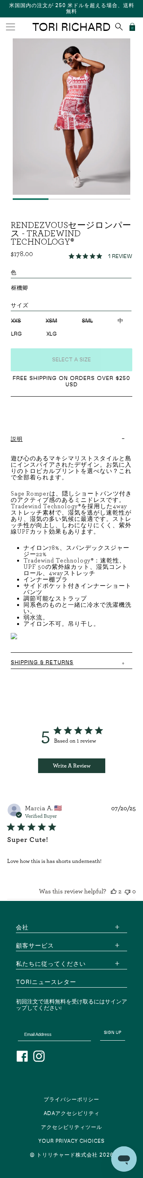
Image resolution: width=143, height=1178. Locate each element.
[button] (10, 26)
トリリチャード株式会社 (67, 1155)
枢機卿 (19, 288)
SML (87, 321)
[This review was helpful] (113, 891)
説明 (17, 439)
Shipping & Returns (42, 662)
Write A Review (72, 765)
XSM (51, 321)
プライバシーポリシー (71, 1099)
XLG (51, 334)
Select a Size (71, 360)
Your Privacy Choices (72, 1141)
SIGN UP (112, 1032)
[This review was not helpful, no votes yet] (127, 891)
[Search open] (119, 26)
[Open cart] (132, 27)
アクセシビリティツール (71, 1127)
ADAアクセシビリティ (72, 1113)
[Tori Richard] (71, 26)
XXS (16, 321)
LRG (16, 334)
